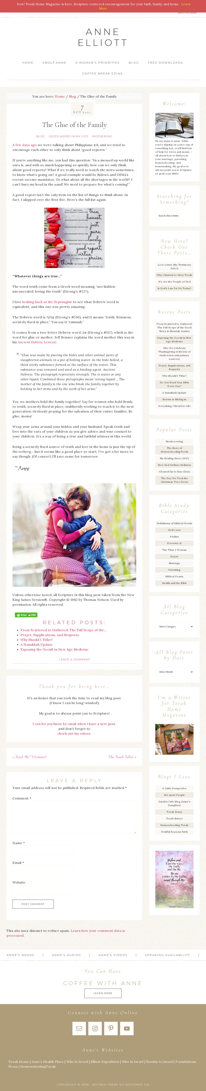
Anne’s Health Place (48, 1062)
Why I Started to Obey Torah (174, 274)
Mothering (102, 136)
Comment (21, 798)
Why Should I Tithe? (174, 375)
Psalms (174, 536)
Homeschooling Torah (174, 825)
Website (19, 882)
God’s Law (174, 529)
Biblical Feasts (174, 576)
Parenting (174, 569)
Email (18, 863)
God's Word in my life (69, 136)
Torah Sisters (174, 818)
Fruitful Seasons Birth (174, 831)
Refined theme (105, 1084)
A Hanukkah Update (174, 392)
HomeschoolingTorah (38, 1066)
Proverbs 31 (174, 543)
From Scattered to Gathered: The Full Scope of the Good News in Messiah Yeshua (174, 327)
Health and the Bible (174, 583)
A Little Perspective (174, 788)
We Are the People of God (174, 281)
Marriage (174, 563)
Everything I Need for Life (174, 405)
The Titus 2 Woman (174, 549)
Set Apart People (174, 794)
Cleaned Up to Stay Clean (174, 471)
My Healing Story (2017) (174, 458)
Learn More (103, 993)
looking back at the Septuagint (47, 302)
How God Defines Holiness (174, 464)
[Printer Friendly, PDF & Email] (26, 615)
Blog (40, 136)
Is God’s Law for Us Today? (175, 288)
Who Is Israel (77, 1062)
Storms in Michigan (174, 399)
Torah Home (174, 811)
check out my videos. (74, 733)
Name (18, 843)
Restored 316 (137, 1084)
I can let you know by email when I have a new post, (74, 724)
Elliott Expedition (105, 1062)
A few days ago (24, 145)
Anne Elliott (103, 37)
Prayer (174, 556)
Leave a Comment (74, 659)
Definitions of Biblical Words (174, 523)
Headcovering (174, 441)
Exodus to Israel (159, 1062)
